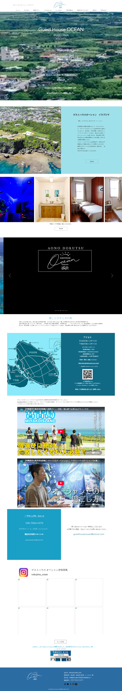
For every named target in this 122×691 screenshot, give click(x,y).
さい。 (73, 75)
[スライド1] (55, 310)
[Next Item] (119, 199)
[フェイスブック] (76, 684)
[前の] (10, 276)
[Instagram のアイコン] (65, 684)
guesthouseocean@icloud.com (34, 540)
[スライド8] (66, 310)
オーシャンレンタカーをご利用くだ (58, 75)
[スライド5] (61, 310)
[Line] (68, 684)
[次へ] (112, 276)
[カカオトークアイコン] (73, 684)
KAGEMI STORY (21, 402)
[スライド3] (58, 310)
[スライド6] (63, 310)
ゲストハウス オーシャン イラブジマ (23, 5)
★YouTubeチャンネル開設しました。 (61, 93)
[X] (70, 684)
